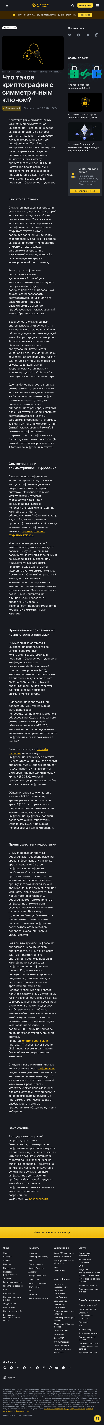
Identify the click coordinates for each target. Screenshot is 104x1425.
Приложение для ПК (12, 1311)
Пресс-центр (9, 1268)
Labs (56, 1267)
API (80, 1326)
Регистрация (85, 5)
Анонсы (6, 1260)
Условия (7, 1278)
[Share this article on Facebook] (78, 35)
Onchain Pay (59, 1271)
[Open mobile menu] (97, 5)
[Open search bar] (71, 5)
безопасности (38, 1199)
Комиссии (83, 1322)
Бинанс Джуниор (36, 1268)
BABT (30, 1290)
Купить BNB (59, 1334)
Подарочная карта (37, 1275)
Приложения (9, 1307)
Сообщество (9, 1293)
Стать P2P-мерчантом (64, 1253)
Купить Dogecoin (61, 1342)
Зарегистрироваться (85, 191)
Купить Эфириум (61, 1345)
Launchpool (33, 1279)
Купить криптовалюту (38, 1257)
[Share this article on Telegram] (87, 35)
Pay (30, 1260)
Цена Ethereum (60, 1301)
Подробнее (85, 15)
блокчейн (15, 753)
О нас (6, 1253)
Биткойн (42, 749)
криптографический (35, 1040)
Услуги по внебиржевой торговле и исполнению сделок (89, 1272)
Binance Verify (85, 1329)
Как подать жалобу (88, 1352)
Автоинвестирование (38, 1283)
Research (32, 1294)
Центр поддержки (87, 1309)
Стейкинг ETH (34, 1287)
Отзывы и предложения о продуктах (86, 1315)
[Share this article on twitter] (69, 35)
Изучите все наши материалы (50, 1232)
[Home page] (40, 5)
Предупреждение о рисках (74, 1409)
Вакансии (7, 1257)
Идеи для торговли (88, 1285)
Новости (7, 1264)
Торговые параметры (89, 1333)
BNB (81, 1266)
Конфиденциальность (13, 1282)
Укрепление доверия (13, 1286)
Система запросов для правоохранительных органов (89, 1346)
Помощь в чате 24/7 (88, 1305)
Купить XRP (59, 1338)
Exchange (32, 1253)
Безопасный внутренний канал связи (11, 1317)
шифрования (46, 1068)
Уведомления (9, 1303)
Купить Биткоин (61, 1330)
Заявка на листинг (62, 1257)
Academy (32, 1272)
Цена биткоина (60, 1297)
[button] (97, 5)
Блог (5, 1289)
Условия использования (53, 1409)
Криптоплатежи (35, 1264)
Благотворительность (38, 1298)
